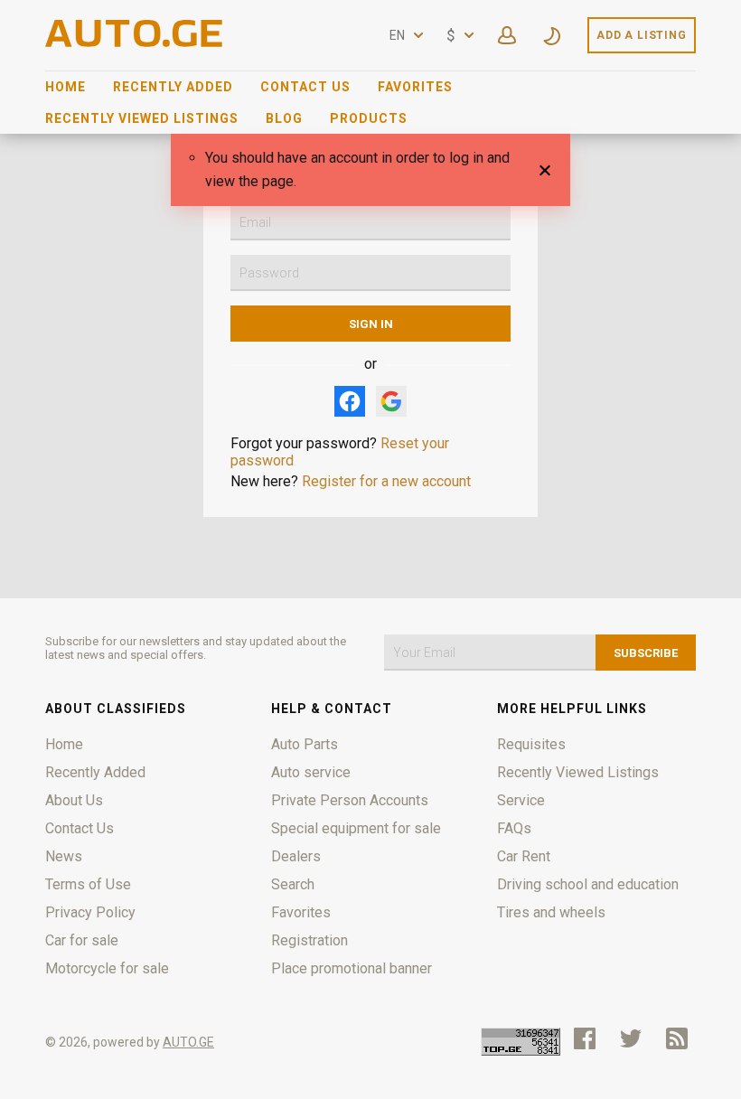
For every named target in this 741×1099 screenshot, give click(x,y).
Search (292, 884)
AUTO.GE (188, 1042)
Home (65, 87)
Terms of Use (88, 884)
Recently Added (173, 87)
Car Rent (523, 856)
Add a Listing (641, 35)
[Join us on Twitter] (631, 1038)
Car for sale (81, 940)
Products (369, 118)
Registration (309, 940)
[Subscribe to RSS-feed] (681, 1038)
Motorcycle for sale (107, 968)
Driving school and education (588, 884)
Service (521, 800)
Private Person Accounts (349, 800)
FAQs (514, 828)
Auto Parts (304, 744)
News (63, 856)
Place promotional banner (351, 968)
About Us (74, 800)
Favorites (415, 87)
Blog (284, 118)
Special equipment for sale (356, 828)
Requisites (531, 744)
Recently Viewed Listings (142, 118)
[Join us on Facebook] (585, 1038)
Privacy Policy (90, 912)
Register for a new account (386, 481)
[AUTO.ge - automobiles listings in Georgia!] (135, 42)
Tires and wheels (551, 912)
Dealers (296, 856)
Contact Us (305, 87)
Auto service (311, 772)
